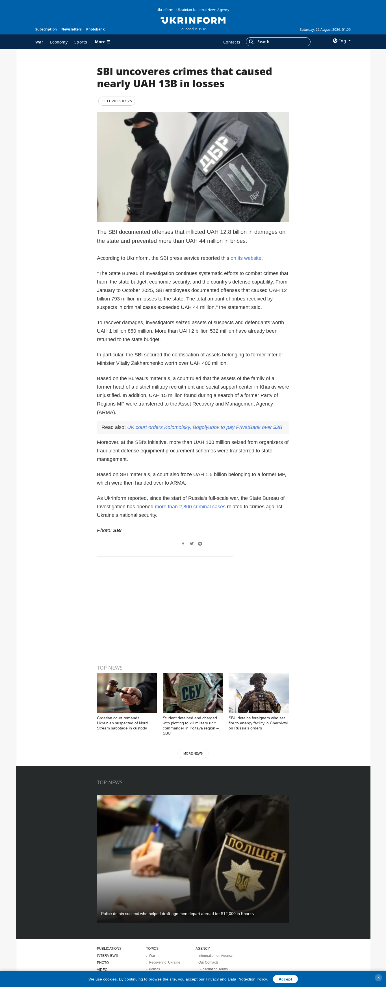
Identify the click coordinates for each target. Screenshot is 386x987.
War (39, 42)
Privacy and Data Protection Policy (236, 979)
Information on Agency (215, 956)
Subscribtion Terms (213, 969)
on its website (246, 258)
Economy (59, 42)
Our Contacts (208, 962)
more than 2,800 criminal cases (190, 506)
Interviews (107, 956)
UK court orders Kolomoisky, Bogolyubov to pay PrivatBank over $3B (204, 427)
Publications (109, 949)
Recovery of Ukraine (164, 962)
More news (193, 753)
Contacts (231, 42)
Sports (80, 42)
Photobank (95, 29)
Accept (285, 979)
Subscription (46, 29)
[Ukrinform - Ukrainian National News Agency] (193, 20)
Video (102, 970)
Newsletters (71, 29)
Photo (103, 963)
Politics (154, 969)
